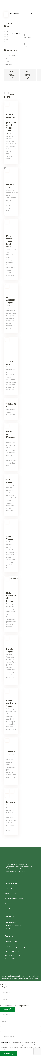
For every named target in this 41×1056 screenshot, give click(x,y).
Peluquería (14, 578)
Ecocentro (10, 802)
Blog (6, 903)
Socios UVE (9, 888)
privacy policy (17, 1050)
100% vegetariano (9, 63)
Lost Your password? (21, 1005)
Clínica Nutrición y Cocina (11, 703)
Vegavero (10, 751)
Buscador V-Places (11, 893)
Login (4, 984)
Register (5, 987)
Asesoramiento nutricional (14, 898)
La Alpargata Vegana (10, 300)
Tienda (7, 908)
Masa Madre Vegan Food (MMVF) (9, 241)
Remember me (8, 1005)
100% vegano (12, 55)
